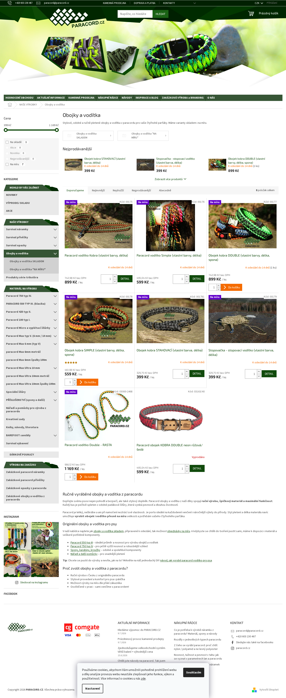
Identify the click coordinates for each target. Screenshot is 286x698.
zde (143, 678)
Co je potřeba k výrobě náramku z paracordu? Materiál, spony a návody (195, 632)
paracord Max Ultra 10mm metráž (27, 376)
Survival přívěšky (17, 237)
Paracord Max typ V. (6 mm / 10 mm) (28, 336)
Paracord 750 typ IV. (19, 296)
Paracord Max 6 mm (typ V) (23, 344)
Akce (15, 148)
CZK (257, 3)
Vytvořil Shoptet (269, 690)
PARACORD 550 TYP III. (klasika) (25, 304)
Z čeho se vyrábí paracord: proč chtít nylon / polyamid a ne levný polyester (196, 647)
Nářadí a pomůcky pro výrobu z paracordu (26, 409)
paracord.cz (243, 648)
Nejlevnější (98, 190)
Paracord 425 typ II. (18, 312)
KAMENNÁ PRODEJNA (114, 3)
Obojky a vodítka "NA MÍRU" (28, 269)
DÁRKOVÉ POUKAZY (22, 455)
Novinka (17, 153)
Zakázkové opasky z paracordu (26, 488)
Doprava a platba (144, 3)
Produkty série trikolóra (22, 277)
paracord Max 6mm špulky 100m (26, 360)
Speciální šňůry (16, 392)
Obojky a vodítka (17, 254)
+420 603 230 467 (246, 636)
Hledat (160, 14)
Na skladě (18, 142)
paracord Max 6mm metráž (23, 352)
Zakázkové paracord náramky (25, 472)
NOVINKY (11, 195)
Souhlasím (193, 672)
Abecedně (165, 190)
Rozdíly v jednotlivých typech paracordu (197, 640)
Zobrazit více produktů (169, 179)
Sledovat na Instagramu (34, 582)
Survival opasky (16, 245)
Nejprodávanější (22, 159)
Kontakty (169, 3)
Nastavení (92, 688)
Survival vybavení (17, 443)
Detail (125, 278)
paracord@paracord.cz (249, 631)
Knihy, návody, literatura (22, 427)
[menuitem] (19, 98)
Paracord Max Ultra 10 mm (23, 368)
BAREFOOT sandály (18, 435)
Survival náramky (17, 229)
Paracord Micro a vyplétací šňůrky (28, 328)
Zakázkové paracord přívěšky (25, 480)
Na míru (16, 164)
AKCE (9, 211)
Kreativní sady (15, 419)
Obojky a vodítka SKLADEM (27, 261)
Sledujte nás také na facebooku (254, 642)
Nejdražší (118, 190)
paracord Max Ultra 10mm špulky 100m (30, 384)
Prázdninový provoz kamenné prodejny (141, 639)
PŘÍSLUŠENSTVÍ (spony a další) (25, 400)
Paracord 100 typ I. (18, 320)
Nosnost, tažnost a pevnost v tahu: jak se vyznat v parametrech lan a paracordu (198, 657)
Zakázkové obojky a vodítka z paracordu (25, 498)
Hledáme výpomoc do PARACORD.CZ (139, 630)
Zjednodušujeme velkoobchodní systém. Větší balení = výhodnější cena (142, 650)
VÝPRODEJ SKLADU (18, 203)
